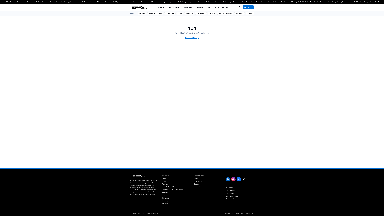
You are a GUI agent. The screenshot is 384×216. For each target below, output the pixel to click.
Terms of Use (229, 213)
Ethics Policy (230, 193)
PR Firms (216, 7)
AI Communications (155, 13)
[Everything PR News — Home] (139, 7)
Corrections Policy (232, 196)
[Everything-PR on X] (244, 179)
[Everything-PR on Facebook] (239, 179)
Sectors (176, 7)
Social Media (201, 13)
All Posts (165, 203)
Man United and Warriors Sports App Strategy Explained (54, 2)
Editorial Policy (230, 190)
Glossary (165, 201)
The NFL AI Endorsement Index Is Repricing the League (151, 2)
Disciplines (188, 7)
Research (199, 7)
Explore (161, 7)
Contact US (248, 7)
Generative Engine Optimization (172, 189)
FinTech (212, 13)
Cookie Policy (249, 213)
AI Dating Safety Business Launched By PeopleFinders (196, 2)
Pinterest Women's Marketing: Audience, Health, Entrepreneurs (103, 2)
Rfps (163, 195)
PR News (142, 13)
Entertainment (252, 13)
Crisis (180, 13)
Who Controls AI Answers (170, 187)
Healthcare (239, 13)
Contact (225, 7)
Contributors (198, 181)
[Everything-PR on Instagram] (233, 179)
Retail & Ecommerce (225, 13)
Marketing (189, 13)
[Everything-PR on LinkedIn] (228, 179)
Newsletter (197, 187)
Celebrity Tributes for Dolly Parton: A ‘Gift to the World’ (241, 2)
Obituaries (165, 198)
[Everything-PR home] (144, 176)
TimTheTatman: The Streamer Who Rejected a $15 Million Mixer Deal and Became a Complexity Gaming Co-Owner (306, 2)
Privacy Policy (239, 213)
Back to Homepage (192, 38)
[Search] (239, 7)
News (168, 7)
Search (164, 181)
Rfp (209, 7)
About (196, 178)
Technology (170, 13)
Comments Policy (231, 199)
